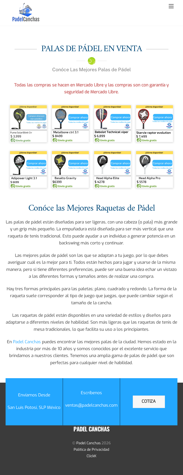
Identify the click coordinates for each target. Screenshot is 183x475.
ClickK (91, 456)
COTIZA (149, 401)
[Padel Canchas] (26, 20)
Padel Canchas (27, 342)
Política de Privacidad (91, 449)
